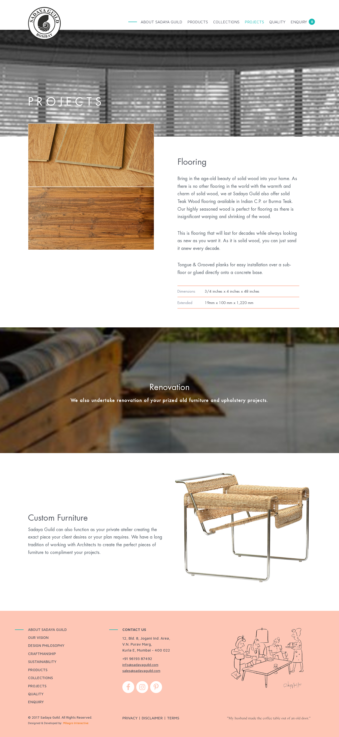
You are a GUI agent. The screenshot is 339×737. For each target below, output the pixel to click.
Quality (277, 22)
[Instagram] (142, 689)
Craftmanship (42, 654)
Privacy (129, 718)
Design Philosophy (46, 645)
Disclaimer (152, 718)
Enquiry (299, 22)
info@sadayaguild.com (140, 664)
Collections (226, 22)
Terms (173, 718)
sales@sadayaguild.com (141, 670)
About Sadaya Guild (161, 22)
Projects (254, 22)
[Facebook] (128, 689)
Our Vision (38, 637)
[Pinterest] (156, 689)
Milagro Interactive (75, 723)
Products (197, 22)
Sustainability (42, 661)
